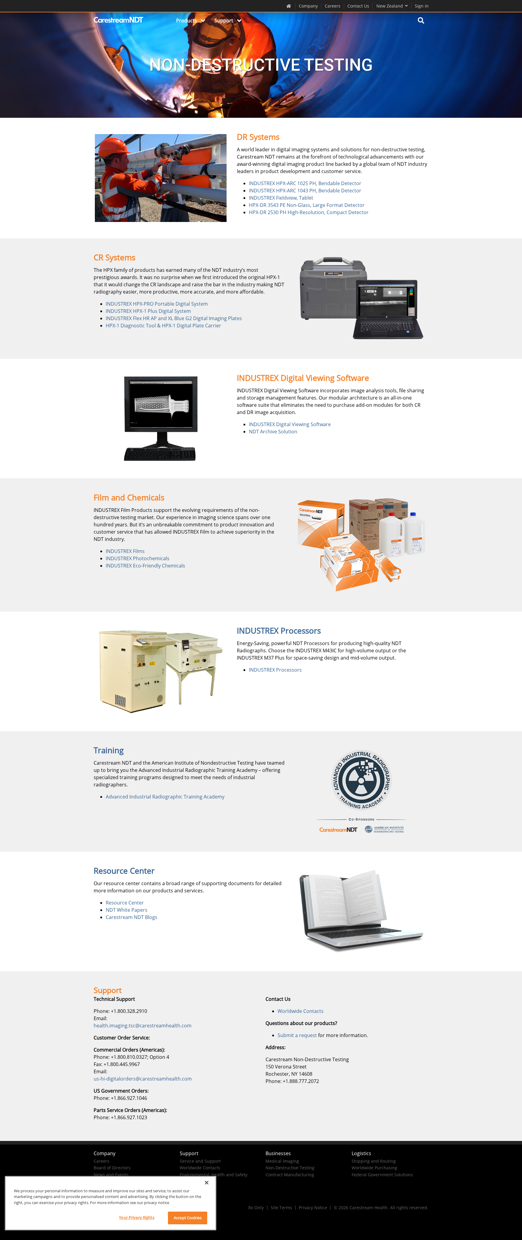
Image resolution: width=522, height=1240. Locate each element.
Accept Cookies (187, 1217)
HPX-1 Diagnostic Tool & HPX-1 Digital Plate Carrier (163, 325)
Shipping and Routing (374, 1161)
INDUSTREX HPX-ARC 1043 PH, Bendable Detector (305, 190)
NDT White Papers (126, 910)
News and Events (111, 1174)
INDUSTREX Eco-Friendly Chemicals (145, 565)
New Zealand (389, 6)
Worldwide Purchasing (374, 1168)
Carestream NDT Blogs (131, 917)
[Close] (206, 1182)
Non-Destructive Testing (290, 1168)
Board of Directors (112, 1168)
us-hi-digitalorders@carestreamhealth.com (143, 1078)
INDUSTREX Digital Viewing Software (290, 424)
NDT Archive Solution (273, 431)
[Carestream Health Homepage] (289, 5)
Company (308, 6)
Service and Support (200, 1161)
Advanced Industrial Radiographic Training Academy (165, 796)
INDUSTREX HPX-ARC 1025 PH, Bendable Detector (305, 183)
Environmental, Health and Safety (213, 1174)
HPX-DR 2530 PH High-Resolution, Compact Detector (309, 212)
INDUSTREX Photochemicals (137, 558)
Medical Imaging (282, 1161)
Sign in (422, 6)
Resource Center (125, 902)
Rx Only (256, 1207)
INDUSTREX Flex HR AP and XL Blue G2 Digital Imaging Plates (174, 318)
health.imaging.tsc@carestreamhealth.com (143, 1025)
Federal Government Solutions (382, 1174)
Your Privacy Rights (136, 1217)
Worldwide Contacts (301, 1011)
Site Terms (281, 1207)
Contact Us (358, 6)
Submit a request (297, 1035)
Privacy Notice (313, 1207)
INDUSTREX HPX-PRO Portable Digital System (157, 303)
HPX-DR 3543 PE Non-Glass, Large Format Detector (307, 205)
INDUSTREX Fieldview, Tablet (281, 197)
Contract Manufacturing (290, 1174)
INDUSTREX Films (125, 551)
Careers (332, 6)
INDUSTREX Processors (275, 670)
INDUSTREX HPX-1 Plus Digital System (148, 311)
